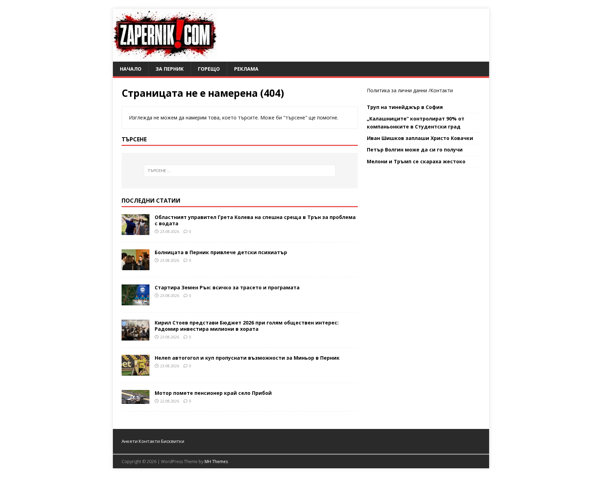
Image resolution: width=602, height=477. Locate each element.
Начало (130, 68)
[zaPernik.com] (165, 57)
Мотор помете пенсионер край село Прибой (213, 393)
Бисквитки (172, 441)
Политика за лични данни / (398, 90)
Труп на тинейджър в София (405, 107)
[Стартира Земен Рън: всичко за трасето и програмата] (135, 301)
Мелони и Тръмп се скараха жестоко (416, 161)
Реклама (246, 68)
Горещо (209, 68)
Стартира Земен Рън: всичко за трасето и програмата (227, 287)
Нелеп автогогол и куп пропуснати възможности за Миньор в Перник (247, 357)
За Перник (170, 68)
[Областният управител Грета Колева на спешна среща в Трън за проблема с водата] (135, 230)
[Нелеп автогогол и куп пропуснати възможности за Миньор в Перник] (135, 371)
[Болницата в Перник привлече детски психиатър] (135, 266)
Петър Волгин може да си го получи (415, 149)
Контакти (441, 90)
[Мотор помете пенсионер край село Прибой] (135, 400)
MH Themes (216, 461)
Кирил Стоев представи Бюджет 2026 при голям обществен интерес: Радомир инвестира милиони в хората (247, 325)
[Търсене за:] (239, 171)
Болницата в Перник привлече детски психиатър (221, 252)
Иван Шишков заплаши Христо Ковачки (420, 138)
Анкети (130, 441)
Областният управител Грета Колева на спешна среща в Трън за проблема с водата (255, 220)
